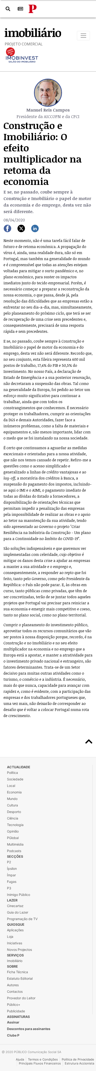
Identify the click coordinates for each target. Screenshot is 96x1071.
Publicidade (16, 1011)
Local (11, 786)
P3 (9, 888)
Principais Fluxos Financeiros (40, 1063)
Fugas (11, 882)
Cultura (12, 805)
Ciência (12, 818)
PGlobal (13, 838)
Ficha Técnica (17, 972)
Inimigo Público (18, 895)
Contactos (15, 991)
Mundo (12, 799)
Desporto (14, 812)
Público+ (13, 1004)
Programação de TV (22, 919)
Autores (13, 985)
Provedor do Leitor (21, 998)
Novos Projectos (19, 950)
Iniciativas (14, 943)
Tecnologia (15, 825)
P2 (9, 862)
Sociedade (15, 779)
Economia (14, 792)
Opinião (13, 831)
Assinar (13, 1022)
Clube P (13, 1035)
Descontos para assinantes (28, 1029)
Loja (10, 936)
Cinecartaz (15, 906)
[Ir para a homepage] (33, 8)
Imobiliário (14, 961)
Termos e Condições (43, 1059)
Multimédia (15, 844)
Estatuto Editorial (20, 978)
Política (12, 773)
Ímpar (11, 875)
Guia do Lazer (17, 912)
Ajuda (20, 1059)
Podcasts (14, 851)
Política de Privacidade (78, 1059)
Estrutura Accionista (79, 1063)
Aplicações (15, 930)
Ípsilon (12, 868)
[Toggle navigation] (83, 35)
